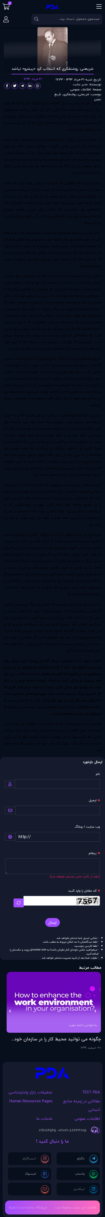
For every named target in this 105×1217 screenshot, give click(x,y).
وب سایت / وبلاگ (87, 826)
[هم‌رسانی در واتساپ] (37, 86)
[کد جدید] (19, 902)
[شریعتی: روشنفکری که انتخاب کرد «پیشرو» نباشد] (52, 1074)
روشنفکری (69, 94)
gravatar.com (38, 949)
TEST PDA (91, 1092)
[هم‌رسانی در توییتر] (14, 86)
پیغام (93, 853)
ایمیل (93, 800)
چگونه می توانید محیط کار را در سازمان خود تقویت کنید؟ (57, 1039)
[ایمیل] (45, 1189)
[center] (36, 19)
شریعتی (83, 94)
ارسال (52, 922)
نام (98, 774)
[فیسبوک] (37, 1174)
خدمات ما (44, 1118)
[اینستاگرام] (36, 1158)
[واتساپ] (86, 1174)
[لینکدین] (85, 1189)
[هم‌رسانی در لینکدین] (30, 86)
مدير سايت (80, 84)
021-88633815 (74, 1130)
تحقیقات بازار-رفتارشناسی (30, 1092)
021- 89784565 (51, 1130)
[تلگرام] (87, 1158)
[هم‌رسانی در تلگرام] (22, 86)
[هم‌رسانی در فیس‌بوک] (7, 86)
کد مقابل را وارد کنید (82, 890)
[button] (95, 1011)
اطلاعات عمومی (80, 89)
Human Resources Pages (30, 1101)
